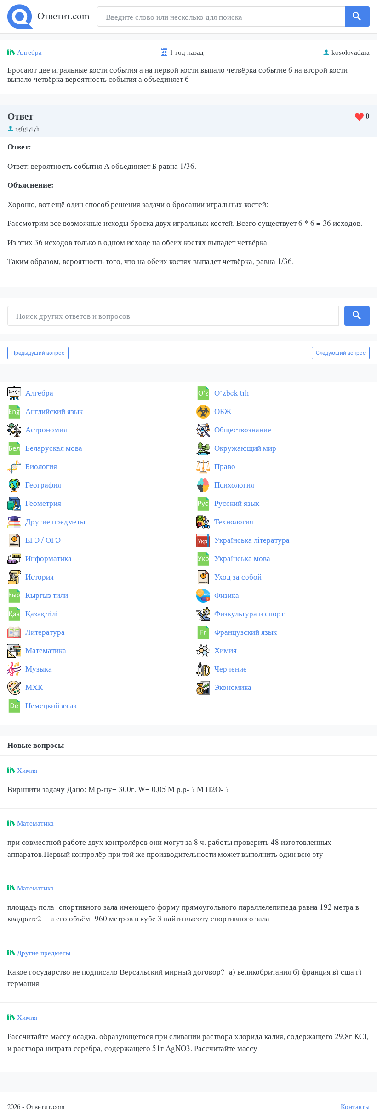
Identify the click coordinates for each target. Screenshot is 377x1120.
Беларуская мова (52, 447)
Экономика (231, 687)
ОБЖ (221, 411)
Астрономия (45, 429)
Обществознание (241, 429)
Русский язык (235, 503)
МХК (33, 687)
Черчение (229, 668)
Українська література (251, 539)
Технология (232, 521)
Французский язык (244, 631)
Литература (44, 631)
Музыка (37, 668)
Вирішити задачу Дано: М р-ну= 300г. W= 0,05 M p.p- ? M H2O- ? (118, 789)
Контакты (355, 1106)
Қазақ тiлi (40, 613)
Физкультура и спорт (248, 613)
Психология (233, 484)
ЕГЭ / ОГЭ (42, 539)
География (42, 484)
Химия (224, 650)
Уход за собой (237, 576)
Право (223, 466)
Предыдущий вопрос (37, 353)
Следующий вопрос (341, 353)
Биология (40, 466)
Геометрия (42, 503)
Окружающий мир (244, 447)
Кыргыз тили (45, 595)
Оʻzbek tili (230, 392)
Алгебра (29, 52)
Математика (44, 650)
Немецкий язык (50, 705)
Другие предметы (54, 521)
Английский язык (53, 411)
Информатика (47, 558)
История (38, 576)
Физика (225, 595)
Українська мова (241, 558)
